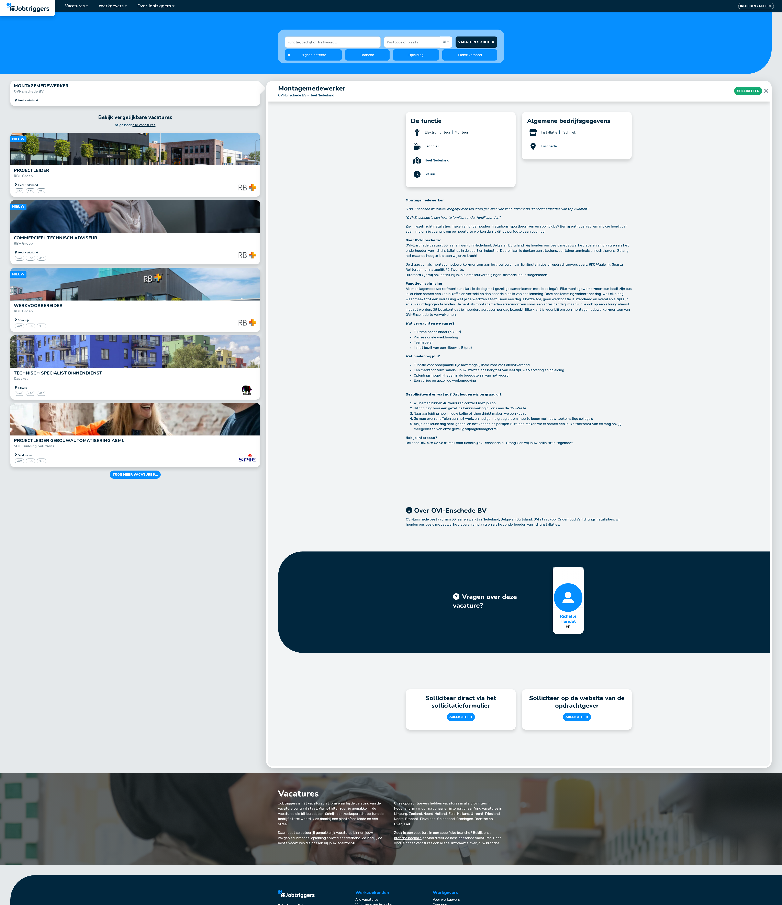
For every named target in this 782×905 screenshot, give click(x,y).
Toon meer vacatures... (135, 474)
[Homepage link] (296, 894)
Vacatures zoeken (476, 42)
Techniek (432, 146)
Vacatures (75, 6)
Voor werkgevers (446, 899)
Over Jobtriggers (154, 6)
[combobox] (412, 42)
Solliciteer (748, 91)
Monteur (461, 132)
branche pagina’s (408, 838)
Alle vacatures (367, 899)
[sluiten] (766, 91)
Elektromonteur (438, 132)
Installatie (549, 132)
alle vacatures (143, 125)
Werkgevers (111, 6)
